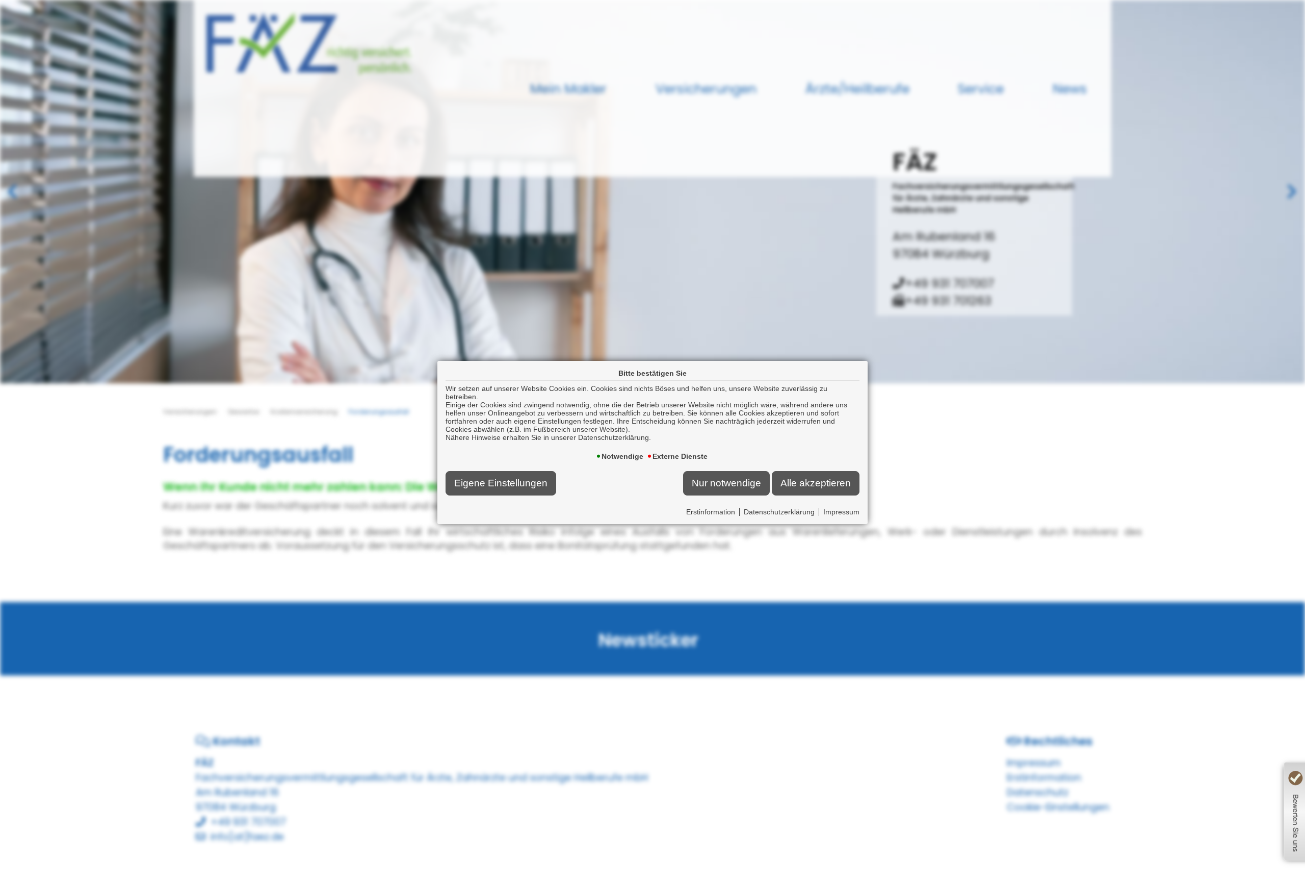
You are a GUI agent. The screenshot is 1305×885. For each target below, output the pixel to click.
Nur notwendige (726, 483)
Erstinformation (710, 512)
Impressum (841, 512)
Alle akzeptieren (815, 483)
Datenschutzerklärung (779, 512)
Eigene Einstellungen (500, 483)
